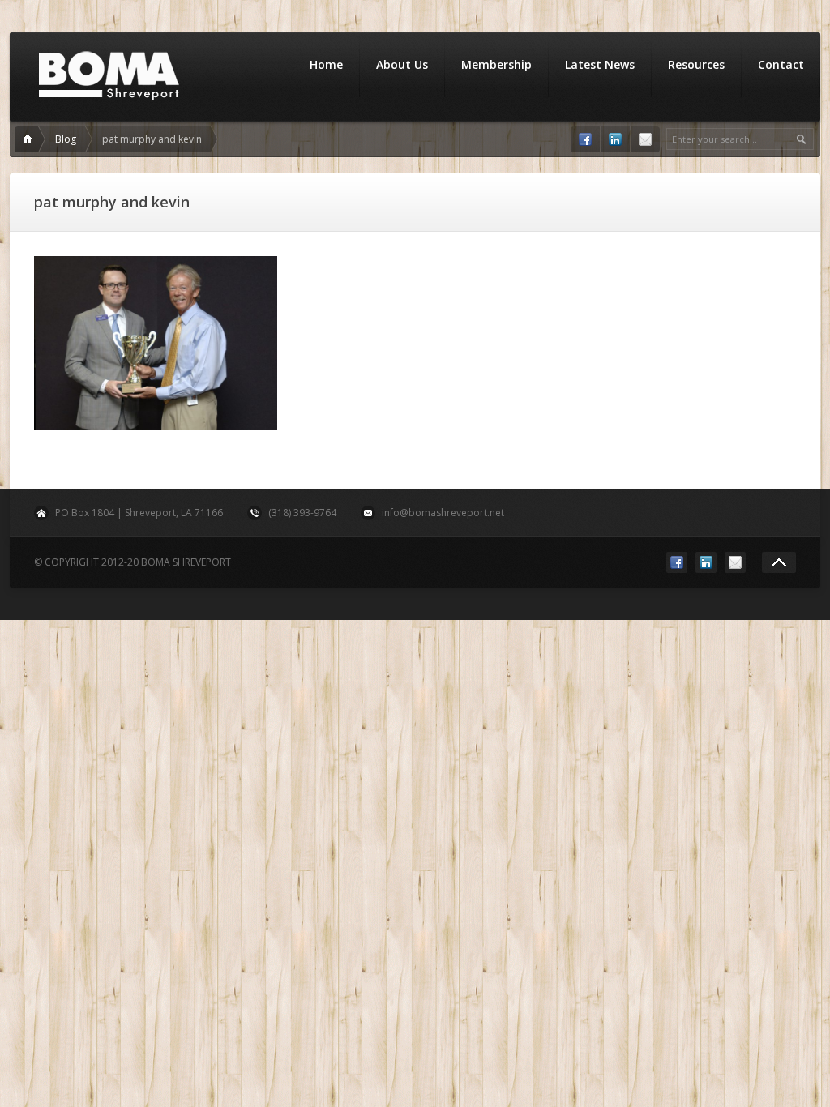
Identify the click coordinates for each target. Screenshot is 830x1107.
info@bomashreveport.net (443, 512)
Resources (696, 64)
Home (326, 64)
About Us (402, 64)
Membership (496, 64)
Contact (781, 64)
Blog (65, 139)
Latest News (600, 64)
